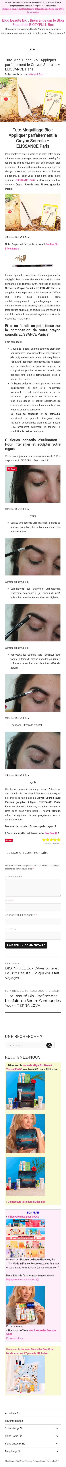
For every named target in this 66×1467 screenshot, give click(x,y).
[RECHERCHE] (49, 1045)
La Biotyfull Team (35, 74)
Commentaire (13, 876)
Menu (33, 49)
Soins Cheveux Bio (15, 1443)
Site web (10, 929)
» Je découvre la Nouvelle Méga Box (25, 1201)
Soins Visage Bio (14, 1428)
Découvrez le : (29, 1351)
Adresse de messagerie (21, 915)
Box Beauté (51, 833)
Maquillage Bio (13, 1451)
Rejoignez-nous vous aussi (22, 1279)
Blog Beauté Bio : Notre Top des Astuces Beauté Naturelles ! (31, 1461)
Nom (9, 900)
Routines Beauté (14, 1420)
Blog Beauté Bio (14, 20)
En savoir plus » (14, 1338)
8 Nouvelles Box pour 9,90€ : (23, 1216)
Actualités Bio (12, 1413)
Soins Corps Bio (13, 1436)
